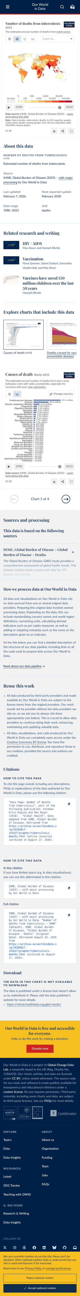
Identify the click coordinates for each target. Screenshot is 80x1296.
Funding (47, 1157)
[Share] (62, 131)
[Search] (62, 7)
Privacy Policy (33, 1268)
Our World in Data (40, 6)
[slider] (59, 107)
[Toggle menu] (7, 7)
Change (63, 394)
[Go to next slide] (66, 499)
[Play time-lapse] (8, 107)
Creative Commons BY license (26, 742)
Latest (7, 1176)
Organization (50, 1148)
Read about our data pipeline (22, 666)
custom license (13, 1092)
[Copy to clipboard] (64, 804)
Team (45, 1166)
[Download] (54, 131)
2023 (69, 107)
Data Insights (12, 1157)
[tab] (9, 39)
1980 (19, 107)
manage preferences (58, 1268)
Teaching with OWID (17, 1194)
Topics (7, 1140)
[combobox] (62, 7)
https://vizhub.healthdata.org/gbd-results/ (34, 1004)
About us (48, 1140)
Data (6, 1148)
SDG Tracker (11, 1185)
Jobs (45, 1175)
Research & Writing (16, 1213)
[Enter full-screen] (71, 131)
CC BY (8, 131)
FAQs (48, 1100)
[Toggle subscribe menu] (72, 7)
